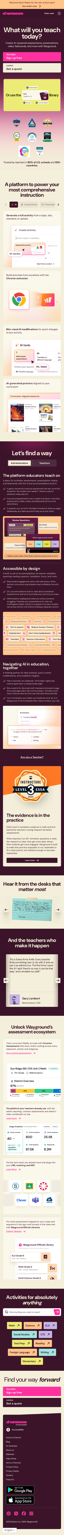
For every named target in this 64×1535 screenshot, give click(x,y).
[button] (59, 13)
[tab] (14, 205)
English (9, 1530)
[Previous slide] (6, 980)
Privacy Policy (12, 1467)
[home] (12, 13)
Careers (9, 1475)
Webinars (10, 1454)
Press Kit (10, 1479)
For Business (11, 1446)
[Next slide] (57, 980)
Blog (8, 1441)
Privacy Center (12, 1471)
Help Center (11, 1458)
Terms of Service (13, 1462)
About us (10, 1450)
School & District (13, 1437)
